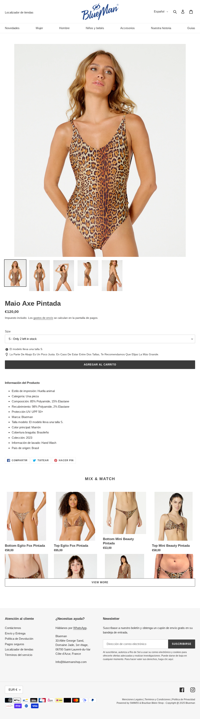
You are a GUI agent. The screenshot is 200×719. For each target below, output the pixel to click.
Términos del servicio (18, 654)
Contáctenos (13, 628)
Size (8, 331)
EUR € (13, 689)
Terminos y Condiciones (157, 699)
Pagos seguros (14, 644)
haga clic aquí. (166, 659)
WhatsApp (80, 628)
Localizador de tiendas (19, 649)
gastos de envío (43, 317)
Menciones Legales (132, 699)
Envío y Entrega (15, 633)
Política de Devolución (19, 638)
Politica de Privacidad (183, 699)
